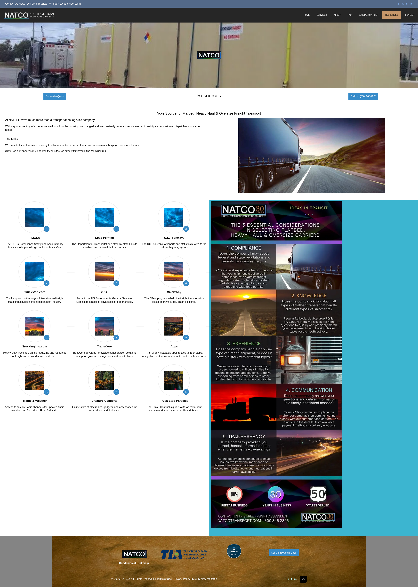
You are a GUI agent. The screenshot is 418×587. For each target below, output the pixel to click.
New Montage (209, 579)
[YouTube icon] (407, 3)
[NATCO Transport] (28, 15)
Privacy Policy (182, 579)
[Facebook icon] (398, 3)
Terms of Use (164, 579)
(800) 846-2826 (38, 3)
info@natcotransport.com (66, 3)
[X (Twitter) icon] (403, 3)
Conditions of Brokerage (134, 563)
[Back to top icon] (303, 579)
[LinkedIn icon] (411, 3)
